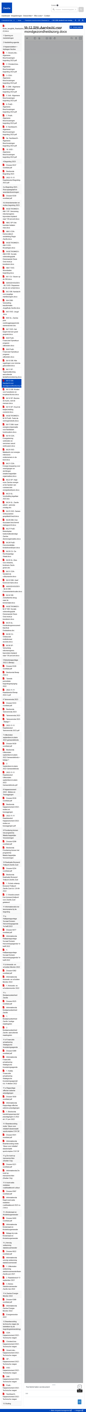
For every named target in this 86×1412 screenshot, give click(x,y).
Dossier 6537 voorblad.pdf (9, 166)
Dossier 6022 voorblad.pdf (9, 1253)
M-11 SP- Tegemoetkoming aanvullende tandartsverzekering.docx (12, 373)
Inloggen (78, 1410)
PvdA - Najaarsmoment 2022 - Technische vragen (11, 1387)
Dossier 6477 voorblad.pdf (9, 931)
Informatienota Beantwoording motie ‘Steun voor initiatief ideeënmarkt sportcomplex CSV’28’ (11, 1146)
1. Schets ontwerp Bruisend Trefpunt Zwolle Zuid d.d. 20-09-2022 (11, 887)
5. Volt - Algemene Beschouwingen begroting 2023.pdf (11, 98)
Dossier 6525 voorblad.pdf (9, 1002)
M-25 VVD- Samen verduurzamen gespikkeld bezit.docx (11, 513)
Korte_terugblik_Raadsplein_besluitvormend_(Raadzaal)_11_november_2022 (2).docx (12, 30)
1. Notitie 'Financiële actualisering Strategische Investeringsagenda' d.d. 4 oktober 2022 (10, 1077)
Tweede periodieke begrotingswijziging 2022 (10, 682)
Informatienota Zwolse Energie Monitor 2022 (10, 1308)
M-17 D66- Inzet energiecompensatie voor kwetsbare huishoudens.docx (10, 428)
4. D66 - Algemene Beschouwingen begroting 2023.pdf (11, 89)
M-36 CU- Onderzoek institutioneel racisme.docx (8, 638)
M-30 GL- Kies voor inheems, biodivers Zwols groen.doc (10, 564)
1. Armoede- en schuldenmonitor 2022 (11, 987)
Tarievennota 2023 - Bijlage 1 (11, 720)
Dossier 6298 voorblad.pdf (9, 843)
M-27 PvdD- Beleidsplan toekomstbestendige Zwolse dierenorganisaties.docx (12, 534)
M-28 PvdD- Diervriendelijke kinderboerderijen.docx (11, 545)
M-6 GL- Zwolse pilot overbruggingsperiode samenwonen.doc (11, 321)
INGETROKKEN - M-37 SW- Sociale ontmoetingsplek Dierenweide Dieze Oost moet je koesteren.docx (11, 613)
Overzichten (27, 16)
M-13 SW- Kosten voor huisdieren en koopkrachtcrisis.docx (11, 392)
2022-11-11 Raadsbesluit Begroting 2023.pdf (11, 180)
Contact (47, 16)
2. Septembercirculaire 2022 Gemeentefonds (11, 766)
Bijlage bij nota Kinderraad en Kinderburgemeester (10, 1235)
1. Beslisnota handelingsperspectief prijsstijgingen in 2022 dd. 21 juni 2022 (11, 1115)
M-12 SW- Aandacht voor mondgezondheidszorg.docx (12, 383)
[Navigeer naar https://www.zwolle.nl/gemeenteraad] (7, 8)
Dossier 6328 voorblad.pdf (9, 667)
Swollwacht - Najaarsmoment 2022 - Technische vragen (11, 1396)
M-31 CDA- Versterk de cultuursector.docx (9, 574)
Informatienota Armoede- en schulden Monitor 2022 (11, 979)
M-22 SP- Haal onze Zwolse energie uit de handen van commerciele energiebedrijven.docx (11, 485)
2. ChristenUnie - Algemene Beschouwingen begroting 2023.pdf (11, 68)
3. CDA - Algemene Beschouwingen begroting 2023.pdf (10, 79)
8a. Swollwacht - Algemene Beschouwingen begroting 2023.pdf (11, 142)
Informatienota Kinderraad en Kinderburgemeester (10, 1227)
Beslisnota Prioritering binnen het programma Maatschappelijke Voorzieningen (11, 853)
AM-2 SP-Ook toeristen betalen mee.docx (9, 225)
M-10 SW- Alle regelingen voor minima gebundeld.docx (11, 363)
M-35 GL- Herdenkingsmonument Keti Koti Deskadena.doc (11, 626)
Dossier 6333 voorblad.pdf (9, 704)
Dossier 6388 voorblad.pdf (9, 1301)
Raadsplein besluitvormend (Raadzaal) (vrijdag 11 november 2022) (44, 20)
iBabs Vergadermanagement (60, 1410)
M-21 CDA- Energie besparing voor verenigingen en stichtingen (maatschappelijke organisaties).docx (11, 470)
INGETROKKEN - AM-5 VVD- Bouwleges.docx (11, 245)
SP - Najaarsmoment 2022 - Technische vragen (11, 1361)
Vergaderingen (16, 16)
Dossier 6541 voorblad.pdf (9, 1136)
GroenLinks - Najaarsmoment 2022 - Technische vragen (11, 1352)
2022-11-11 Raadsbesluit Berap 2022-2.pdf (10, 692)
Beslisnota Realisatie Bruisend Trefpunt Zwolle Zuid (10, 877)
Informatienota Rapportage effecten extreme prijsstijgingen (11, 1105)
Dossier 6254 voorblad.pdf (9, 870)
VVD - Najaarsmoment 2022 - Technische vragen (11, 1370)
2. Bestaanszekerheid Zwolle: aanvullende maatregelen (10, 1031)
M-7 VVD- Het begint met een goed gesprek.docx (10, 331)
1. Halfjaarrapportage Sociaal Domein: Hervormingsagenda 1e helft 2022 (11, 955)
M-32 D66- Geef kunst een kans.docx (10, 581)
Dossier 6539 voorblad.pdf (9, 799)
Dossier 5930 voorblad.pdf (9, 1098)
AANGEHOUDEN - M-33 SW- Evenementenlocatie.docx (12, 589)
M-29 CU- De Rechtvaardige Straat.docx (9, 553)
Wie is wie (38, 16)
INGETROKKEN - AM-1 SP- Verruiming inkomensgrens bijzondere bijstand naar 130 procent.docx (11, 214)
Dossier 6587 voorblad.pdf (9, 1192)
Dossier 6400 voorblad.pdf (9, 1219)
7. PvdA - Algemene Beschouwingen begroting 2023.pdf (10, 119)
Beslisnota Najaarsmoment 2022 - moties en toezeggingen (11, 808)
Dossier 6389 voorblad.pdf (9, 1052)
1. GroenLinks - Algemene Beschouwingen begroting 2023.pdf (10, 56)
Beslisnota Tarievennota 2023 (10, 710)
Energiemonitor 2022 (10, 1316)
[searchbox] (64, 9)
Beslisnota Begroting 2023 (8, 172)
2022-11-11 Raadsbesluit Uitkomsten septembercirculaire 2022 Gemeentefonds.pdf (10, 779)
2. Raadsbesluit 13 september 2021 (11, 1279)
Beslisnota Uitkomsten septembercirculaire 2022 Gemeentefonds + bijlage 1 (11, 755)
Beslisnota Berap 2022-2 (11, 674)
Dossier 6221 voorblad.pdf (9, 1165)
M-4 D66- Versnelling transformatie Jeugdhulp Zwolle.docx (11, 304)
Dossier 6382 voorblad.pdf (9, 972)
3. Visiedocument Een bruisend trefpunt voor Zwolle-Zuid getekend (11, 898)
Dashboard (6, 16)
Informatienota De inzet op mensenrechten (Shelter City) (11, 1174)
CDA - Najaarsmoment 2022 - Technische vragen (11, 1335)
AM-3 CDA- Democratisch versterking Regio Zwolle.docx (9, 235)
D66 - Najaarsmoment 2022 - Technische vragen (11, 1379)
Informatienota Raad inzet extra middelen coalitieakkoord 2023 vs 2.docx (11, 1203)
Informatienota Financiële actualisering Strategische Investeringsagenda (10, 1062)
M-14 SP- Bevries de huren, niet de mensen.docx (11, 400)
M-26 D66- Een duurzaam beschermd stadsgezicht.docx (11, 522)
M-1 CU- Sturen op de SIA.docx (11, 278)
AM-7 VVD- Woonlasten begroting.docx (9, 270)
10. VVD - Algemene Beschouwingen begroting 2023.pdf (10, 153)
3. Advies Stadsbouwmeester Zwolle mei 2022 (10, 1286)
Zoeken (53, 5)
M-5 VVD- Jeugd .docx (11, 313)
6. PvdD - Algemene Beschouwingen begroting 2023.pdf (10, 108)
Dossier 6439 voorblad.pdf (9, 745)
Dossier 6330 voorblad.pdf (9, 197)
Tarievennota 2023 (13, 715)
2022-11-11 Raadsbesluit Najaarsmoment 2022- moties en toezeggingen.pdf (11, 821)
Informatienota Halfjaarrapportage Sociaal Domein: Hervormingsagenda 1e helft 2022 (11, 941)
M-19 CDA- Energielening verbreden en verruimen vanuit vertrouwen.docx (9, 441)
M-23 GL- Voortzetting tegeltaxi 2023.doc (10, 496)
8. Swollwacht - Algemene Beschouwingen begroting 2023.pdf (10, 130)
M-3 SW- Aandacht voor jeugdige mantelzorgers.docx (11, 294)
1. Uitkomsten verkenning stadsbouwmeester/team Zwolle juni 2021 (12, 1270)
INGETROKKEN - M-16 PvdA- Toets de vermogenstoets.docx (11, 418)
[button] (81, 9)
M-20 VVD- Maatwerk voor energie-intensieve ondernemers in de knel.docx (11, 455)
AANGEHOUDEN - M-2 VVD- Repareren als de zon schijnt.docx (11, 285)
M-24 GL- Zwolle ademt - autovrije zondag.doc (11, 505)
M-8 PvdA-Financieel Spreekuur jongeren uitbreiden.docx (11, 342)
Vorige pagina (77, 27)
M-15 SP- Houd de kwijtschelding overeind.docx (11, 409)
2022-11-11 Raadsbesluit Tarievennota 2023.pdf (11, 728)
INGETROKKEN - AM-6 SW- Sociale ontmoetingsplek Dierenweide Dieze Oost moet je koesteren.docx (11, 258)
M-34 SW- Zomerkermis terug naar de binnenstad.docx (10, 599)
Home (15, 20)
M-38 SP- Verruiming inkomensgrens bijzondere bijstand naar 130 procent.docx (11, 651)
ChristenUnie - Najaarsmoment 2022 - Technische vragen (11, 1344)
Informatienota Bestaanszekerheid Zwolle (10, 1010)
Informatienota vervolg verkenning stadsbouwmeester (10, 1260)
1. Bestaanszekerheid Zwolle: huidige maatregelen (10, 1020)
